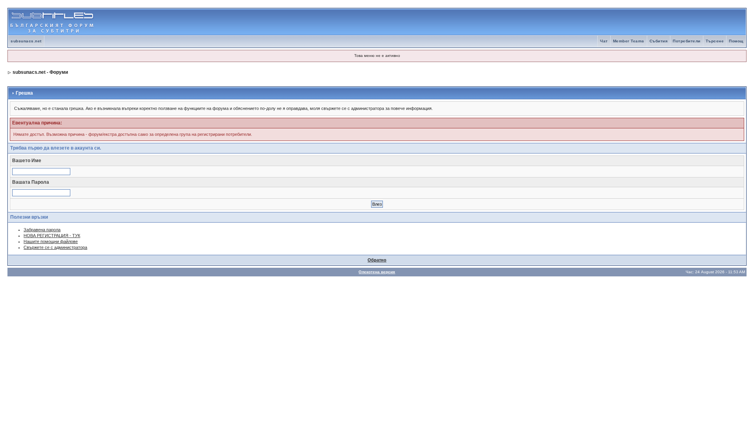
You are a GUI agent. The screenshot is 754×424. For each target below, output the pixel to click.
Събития (659, 41)
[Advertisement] (654, 22)
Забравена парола (42, 229)
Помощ (736, 41)
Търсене (715, 41)
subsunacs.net (26, 41)
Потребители (687, 41)
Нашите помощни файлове (51, 241)
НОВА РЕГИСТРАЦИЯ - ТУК (52, 235)
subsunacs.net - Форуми (40, 72)
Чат (604, 41)
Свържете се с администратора (55, 247)
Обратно (377, 260)
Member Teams (628, 41)
